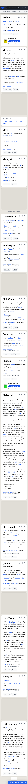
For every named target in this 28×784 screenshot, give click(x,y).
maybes (17, 21)
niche (7, 570)
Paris (5, 543)
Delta (4, 531)
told (15, 226)
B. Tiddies (9, 86)
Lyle (13, 757)
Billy (6, 640)
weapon (13, 365)
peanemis (17, 578)
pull (9, 684)
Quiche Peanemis (6, 583)
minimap (4, 264)
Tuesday (10, 743)
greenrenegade (10, 30)
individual (10, 338)
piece (4, 574)
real (14, 622)
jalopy (4, 689)
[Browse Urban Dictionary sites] (3, 7)
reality (12, 311)
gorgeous (5, 167)
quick (14, 173)
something (14, 60)
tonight (15, 141)
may (23, 407)
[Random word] (19, 8)
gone (14, 428)
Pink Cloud (5, 322)
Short (4, 21)
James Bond (13, 684)
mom (7, 370)
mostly (11, 249)
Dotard (4, 349)
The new (6, 315)
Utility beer (5, 768)
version (5, 136)
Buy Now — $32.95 (14, 41)
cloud (23, 319)
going (13, 344)
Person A (6, 25)
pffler (10, 665)
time (7, 169)
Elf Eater (11, 233)
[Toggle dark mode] (25, 7)
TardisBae (10, 374)
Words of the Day (6, 11)
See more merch (12, 44)
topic (13, 220)
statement (19, 83)
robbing (6, 230)
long (19, 338)
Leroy (5, 226)
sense (19, 340)
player (22, 255)
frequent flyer (10, 533)
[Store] (22, 7)
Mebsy (11, 121)
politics (17, 462)
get (18, 344)
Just (6, 545)
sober (20, 307)
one (18, 76)
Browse (14, 11)
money (19, 317)
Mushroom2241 (15, 583)
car (8, 680)
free (12, 141)
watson (8, 689)
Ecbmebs (9, 149)
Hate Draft (5, 665)
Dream (20, 464)
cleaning (9, 757)
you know (16, 259)
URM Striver (10, 492)
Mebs (4, 86)
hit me (11, 370)
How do (11, 259)
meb (16, 121)
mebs (4, 30)
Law (13, 476)
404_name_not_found (13, 550)
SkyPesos (5, 550)
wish (7, 177)
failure (4, 435)
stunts (18, 684)
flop (17, 367)
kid (3, 367)
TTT (9, 472)
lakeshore (11, 768)
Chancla (4, 374)
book (13, 541)
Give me (6, 578)
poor (15, 535)
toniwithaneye (12, 322)
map (5, 249)
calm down (20, 346)
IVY (14, 472)
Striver (4, 492)
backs (5, 175)
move (15, 25)
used (12, 134)
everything (6, 251)
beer (7, 728)
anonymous (9, 349)
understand (7, 220)
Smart (20, 165)
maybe (10, 21)
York (23, 25)
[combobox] (13, 7)
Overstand (5, 233)
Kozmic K (9, 180)
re (16, 54)
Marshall (23, 451)
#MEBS (5, 121)
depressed (12, 76)
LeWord (9, 264)
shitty (5, 680)
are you (8, 141)
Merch (16, 34)
